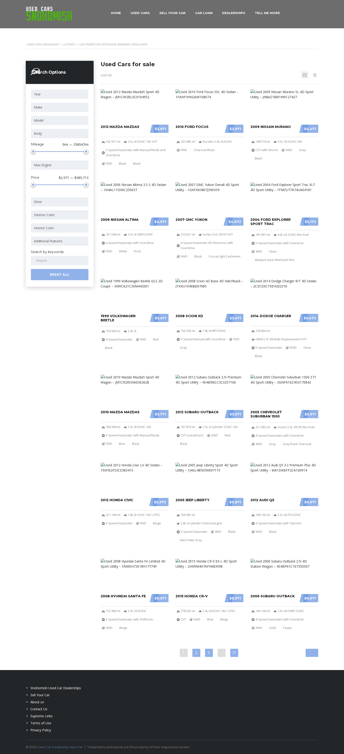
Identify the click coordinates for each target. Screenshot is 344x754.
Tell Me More (267, 13)
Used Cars (140, 13)
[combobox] (59, 94)
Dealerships (233, 13)
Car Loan (203, 13)
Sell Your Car (172, 13)
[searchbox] (60, 94)
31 (234, 653)
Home (116, 13)
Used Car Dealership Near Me (59, 747)
